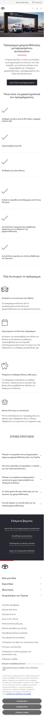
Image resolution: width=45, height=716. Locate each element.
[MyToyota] (37, 8)
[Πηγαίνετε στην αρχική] (3, 8)
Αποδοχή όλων (22, 701)
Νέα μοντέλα (9, 577)
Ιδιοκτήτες (7, 589)
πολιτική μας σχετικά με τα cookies (18, 694)
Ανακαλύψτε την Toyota (15, 595)
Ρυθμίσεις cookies (22, 712)
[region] (22, 690)
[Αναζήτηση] (32, 8)
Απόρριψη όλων (22, 707)
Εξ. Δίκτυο (38, 2)
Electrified (7, 583)
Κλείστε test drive (22, 2)
